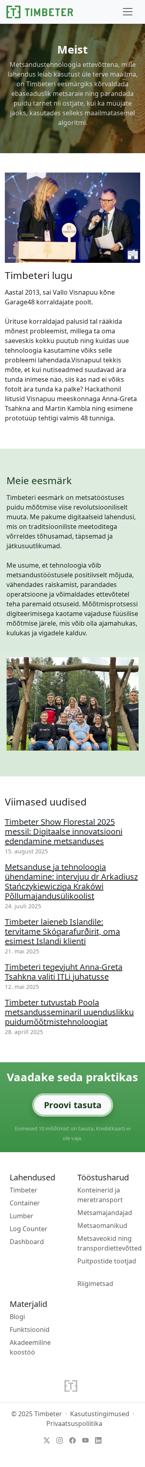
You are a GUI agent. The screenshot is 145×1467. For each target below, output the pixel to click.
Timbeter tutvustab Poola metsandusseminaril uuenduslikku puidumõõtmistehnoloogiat (69, 1012)
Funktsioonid (30, 1329)
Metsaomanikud (102, 1225)
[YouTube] (85, 1439)
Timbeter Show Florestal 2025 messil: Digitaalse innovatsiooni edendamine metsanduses (63, 831)
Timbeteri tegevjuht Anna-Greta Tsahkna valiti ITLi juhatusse (63, 971)
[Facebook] (72, 1439)
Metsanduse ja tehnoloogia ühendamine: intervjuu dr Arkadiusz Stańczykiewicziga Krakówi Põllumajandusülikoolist (71, 881)
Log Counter (29, 1228)
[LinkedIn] (98, 1439)
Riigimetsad (95, 1283)
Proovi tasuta (73, 1105)
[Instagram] (59, 1439)
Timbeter (23, 1190)
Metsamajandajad (104, 1212)
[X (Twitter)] (47, 1439)
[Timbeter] (39, 12)
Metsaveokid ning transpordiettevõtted (109, 1243)
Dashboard (27, 1241)
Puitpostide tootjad (106, 1261)
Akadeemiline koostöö (30, 1347)
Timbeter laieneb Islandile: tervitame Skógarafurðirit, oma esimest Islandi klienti (62, 931)
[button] (128, 11)
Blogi (17, 1316)
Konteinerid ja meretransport (100, 1195)
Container (25, 1203)
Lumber (21, 1215)
